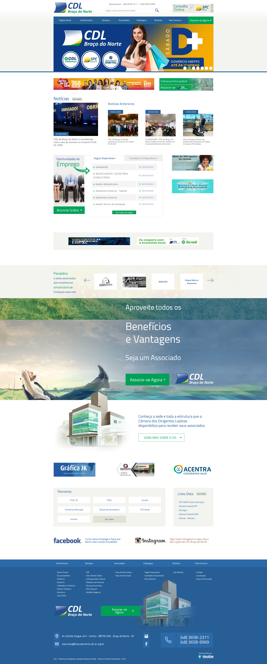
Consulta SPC (192, 8)
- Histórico (60, 578)
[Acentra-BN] (192, 470)
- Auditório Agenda (93, 592)
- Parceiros (60, 592)
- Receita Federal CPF (188, 506)
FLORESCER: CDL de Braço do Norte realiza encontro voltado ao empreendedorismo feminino (160, 141)
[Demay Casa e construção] (133, 470)
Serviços (89, 563)
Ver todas (77, 99)
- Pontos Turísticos (63, 588)
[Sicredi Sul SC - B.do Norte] (168, 241)
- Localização (200, 575)
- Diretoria (60, 582)
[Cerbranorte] (106, 282)
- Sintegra (182, 510)
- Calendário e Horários (65, 585)
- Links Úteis (61, 595)
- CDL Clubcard (91, 588)
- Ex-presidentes (63, 575)
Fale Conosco (201, 563)
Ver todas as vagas (124, 212)
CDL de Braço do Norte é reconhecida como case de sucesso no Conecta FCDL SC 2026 (75, 142)
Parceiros (64, 491)
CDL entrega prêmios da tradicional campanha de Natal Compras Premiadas (196, 141)
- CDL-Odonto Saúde (93, 575)
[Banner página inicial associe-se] (186, 84)
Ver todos (201, 493)
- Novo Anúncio (149, 578)
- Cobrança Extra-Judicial (95, 578)
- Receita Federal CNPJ (188, 514)
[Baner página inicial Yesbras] (192, 163)
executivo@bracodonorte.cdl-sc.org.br (83, 644)
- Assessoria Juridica (93, 585)
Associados (119, 563)
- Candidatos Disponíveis (153, 575)
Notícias (176, 563)
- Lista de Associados (123, 572)
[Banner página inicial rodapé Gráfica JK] (75, 470)
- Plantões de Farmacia (94, 582)
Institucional (62, 563)
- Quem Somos (62, 572)
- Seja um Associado (122, 575)
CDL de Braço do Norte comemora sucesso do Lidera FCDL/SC (121, 141)
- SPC (87, 572)
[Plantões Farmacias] (192, 186)
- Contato (199, 572)
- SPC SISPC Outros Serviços (191, 502)
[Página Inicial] (73, 8)
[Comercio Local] (99, 241)
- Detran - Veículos (186, 518)
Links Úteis (186, 493)
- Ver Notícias (178, 572)
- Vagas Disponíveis (151, 572)
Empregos (148, 563)
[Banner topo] (104, 84)
